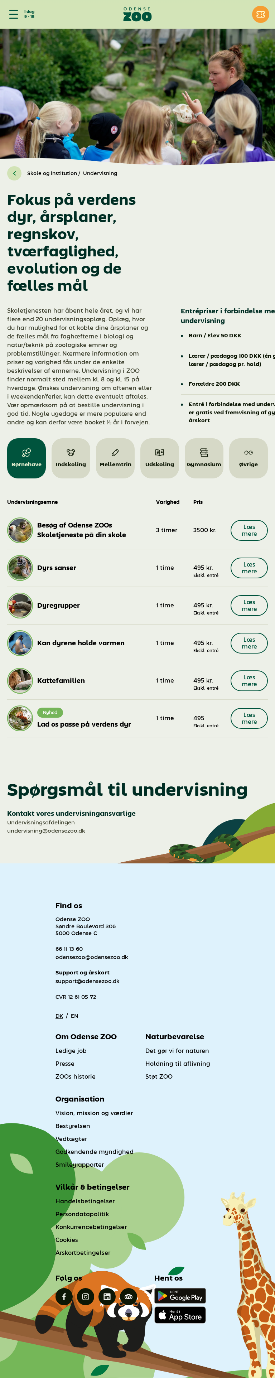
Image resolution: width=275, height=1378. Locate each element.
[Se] (12, 14)
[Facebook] (64, 1296)
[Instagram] (85, 1296)
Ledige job (71, 1051)
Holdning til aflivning (177, 1064)
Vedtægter (71, 1139)
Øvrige (248, 464)
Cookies (67, 1240)
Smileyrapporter (80, 1165)
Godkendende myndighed (95, 1152)
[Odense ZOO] (137, 14)
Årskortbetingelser (83, 1253)
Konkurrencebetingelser (91, 1227)
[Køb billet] (260, 14)
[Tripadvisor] (128, 1296)
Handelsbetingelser (85, 1201)
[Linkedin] (107, 1296)
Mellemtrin (115, 464)
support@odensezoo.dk (88, 981)
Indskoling (71, 464)
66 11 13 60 (69, 948)
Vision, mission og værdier (94, 1113)
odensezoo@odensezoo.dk (92, 957)
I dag (29, 11)
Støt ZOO (159, 1076)
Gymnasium (204, 464)
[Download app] (180, 1315)
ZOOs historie (76, 1076)
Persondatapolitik (82, 1214)
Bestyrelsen (73, 1126)
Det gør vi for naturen (177, 1051)
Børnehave (26, 464)
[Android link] (180, 1296)
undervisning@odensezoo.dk (46, 830)
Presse (65, 1064)
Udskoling (159, 464)
